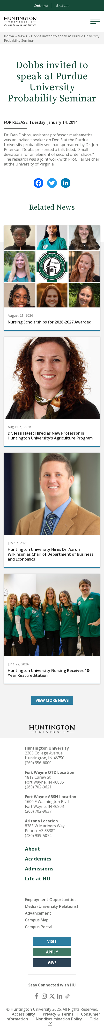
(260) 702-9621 (38, 787)
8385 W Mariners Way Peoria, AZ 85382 (45, 828)
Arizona (63, 5)
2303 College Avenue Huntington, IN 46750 (44, 755)
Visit (52, 941)
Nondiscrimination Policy (59, 1019)
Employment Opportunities (50, 899)
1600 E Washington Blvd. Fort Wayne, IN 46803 (47, 804)
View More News (52, 700)
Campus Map (37, 920)
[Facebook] (38, 183)
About (32, 848)
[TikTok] (67, 996)
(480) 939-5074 (38, 835)
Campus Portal (38, 926)
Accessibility (23, 1014)
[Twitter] (52, 183)
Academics (38, 858)
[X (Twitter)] (52, 996)
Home (9, 36)
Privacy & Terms (58, 1014)
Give (52, 962)
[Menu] (95, 21)
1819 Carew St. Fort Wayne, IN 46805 (44, 780)
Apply (52, 952)
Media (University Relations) (51, 906)
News (22, 36)
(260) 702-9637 (38, 811)
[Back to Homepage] (52, 728)
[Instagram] (44, 996)
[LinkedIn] (65, 183)
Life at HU (37, 878)
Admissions (39, 868)
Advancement (38, 913)
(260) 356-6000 (38, 762)
